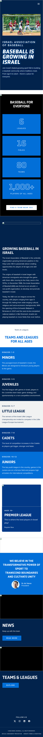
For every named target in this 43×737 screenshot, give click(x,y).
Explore (10, 685)
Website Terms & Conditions (32, 734)
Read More (11, 638)
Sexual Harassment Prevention (12, 734)
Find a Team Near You (21, 207)
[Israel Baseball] (5, 4)
